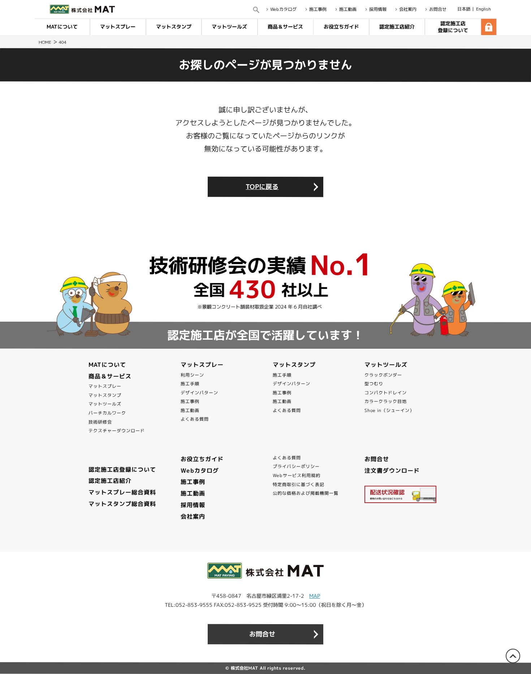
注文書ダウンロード (392, 471)
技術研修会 (100, 422)
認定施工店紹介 (397, 26)
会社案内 (407, 9)
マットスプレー (118, 26)
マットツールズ (229, 26)
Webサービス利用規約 (296, 475)
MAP (314, 595)
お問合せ (437, 9)
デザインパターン (199, 393)
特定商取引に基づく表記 (298, 484)
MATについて (62, 26)
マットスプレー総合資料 (122, 492)
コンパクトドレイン (385, 393)
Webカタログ (283, 9)
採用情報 (378, 9)
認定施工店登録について (453, 26)
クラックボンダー (383, 375)
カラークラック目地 (385, 401)
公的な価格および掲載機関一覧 (305, 493)
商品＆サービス (285, 26)
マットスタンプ (173, 26)
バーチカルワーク (107, 413)
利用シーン (192, 375)
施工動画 (348, 9)
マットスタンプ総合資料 (122, 504)
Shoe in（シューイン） (389, 410)
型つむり (373, 384)
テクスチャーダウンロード (116, 431)
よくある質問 (195, 419)
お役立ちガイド (341, 26)
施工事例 (318, 9)
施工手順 (190, 384)
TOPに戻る (262, 186)
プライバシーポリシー (296, 466)
